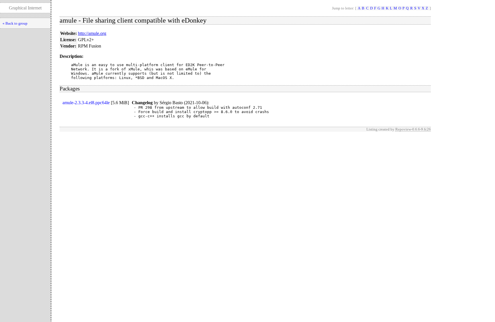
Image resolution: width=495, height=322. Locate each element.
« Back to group (15, 23)
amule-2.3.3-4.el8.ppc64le (86, 102)
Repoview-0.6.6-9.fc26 (413, 129)
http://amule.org (92, 33)
